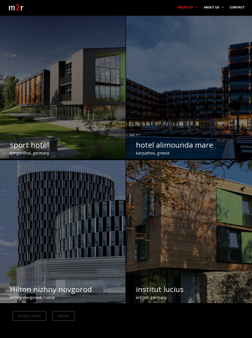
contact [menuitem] (237, 7)
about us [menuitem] (211, 7)
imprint (63, 315)
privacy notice (29, 315)
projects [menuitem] (185, 7)
